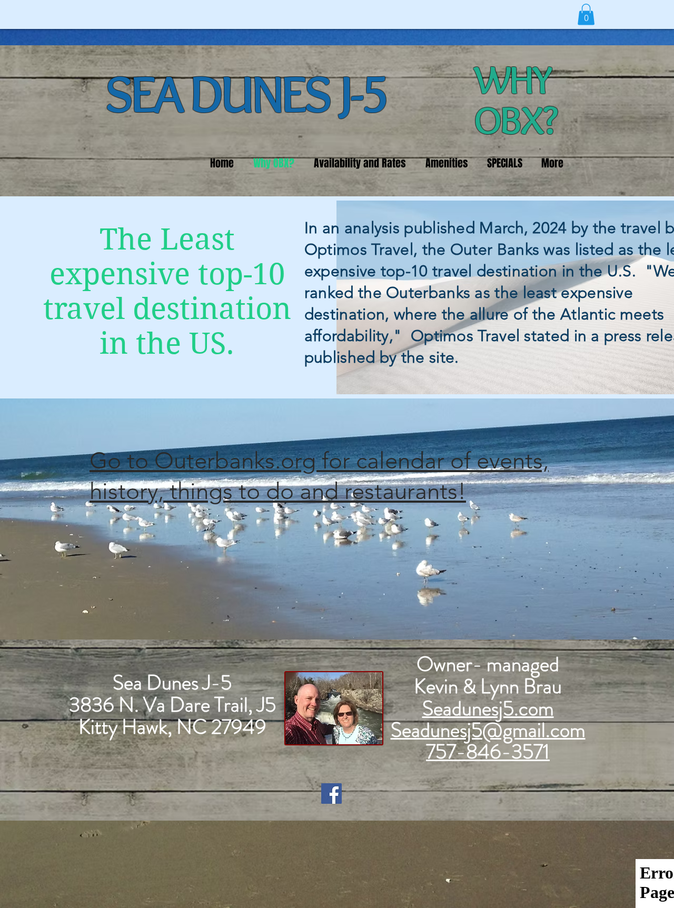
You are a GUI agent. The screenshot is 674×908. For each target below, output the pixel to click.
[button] (586, 14)
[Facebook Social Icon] (331, 793)
